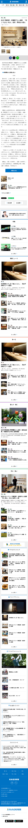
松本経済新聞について (6, 788)
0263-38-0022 (8, 69)
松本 (2, 24)
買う (17, 5)
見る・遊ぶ (12, 5)
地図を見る (14, 170)
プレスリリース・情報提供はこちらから (10, 790)
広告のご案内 (4, 796)
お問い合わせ (4, 794)
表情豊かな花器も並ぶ (9, 72)
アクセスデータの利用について (8, 792)
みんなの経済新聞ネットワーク (14, 810)
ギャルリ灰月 (5, 193)
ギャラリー (6, 24)
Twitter (15, 782)
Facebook (12, 782)
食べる (7, 5)
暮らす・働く (21, 5)
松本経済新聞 (14, 2)
